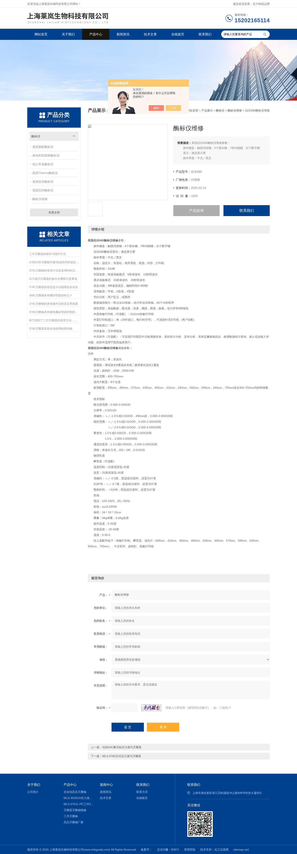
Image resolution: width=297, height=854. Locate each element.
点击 (74, 136)
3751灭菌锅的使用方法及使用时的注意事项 (54, 270)
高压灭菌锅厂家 (73, 822)
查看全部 (54, 212)
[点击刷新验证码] (151, 707)
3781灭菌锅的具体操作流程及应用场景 (53, 303)
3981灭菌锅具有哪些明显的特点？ (50, 295)
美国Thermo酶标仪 (45, 173)
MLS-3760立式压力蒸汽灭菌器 (121, 756)
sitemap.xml (241, 849)
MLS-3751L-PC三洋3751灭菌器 (79, 804)
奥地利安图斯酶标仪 (46, 155)
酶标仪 (35, 136)
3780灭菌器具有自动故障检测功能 (50, 328)
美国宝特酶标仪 (43, 190)
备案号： (146, 849)
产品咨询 (196, 211)
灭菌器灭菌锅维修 (75, 810)
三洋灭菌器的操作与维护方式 (47, 254)
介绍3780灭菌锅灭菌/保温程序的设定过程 (54, 262)
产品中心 (95, 34)
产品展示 (207, 110)
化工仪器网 (221, 849)
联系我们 (205, 34)
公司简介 (33, 792)
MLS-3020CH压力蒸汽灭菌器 (79, 798)
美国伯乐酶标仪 (43, 181)
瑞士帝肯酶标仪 (43, 164)
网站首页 (41, 34)
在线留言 (177, 34)
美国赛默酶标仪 (43, 147)
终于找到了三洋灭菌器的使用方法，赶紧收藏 (54, 320)
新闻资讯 (123, 34)
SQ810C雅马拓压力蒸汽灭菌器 (121, 747)
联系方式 (142, 792)
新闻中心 (106, 784)
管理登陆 (189, 849)
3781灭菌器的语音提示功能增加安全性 (53, 287)
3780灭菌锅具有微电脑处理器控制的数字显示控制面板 (54, 312)
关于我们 (68, 34)
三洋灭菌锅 (71, 816)
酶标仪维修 (39, 199)
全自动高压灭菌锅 (75, 792)
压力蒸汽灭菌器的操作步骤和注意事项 (53, 278)
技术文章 (150, 34)
